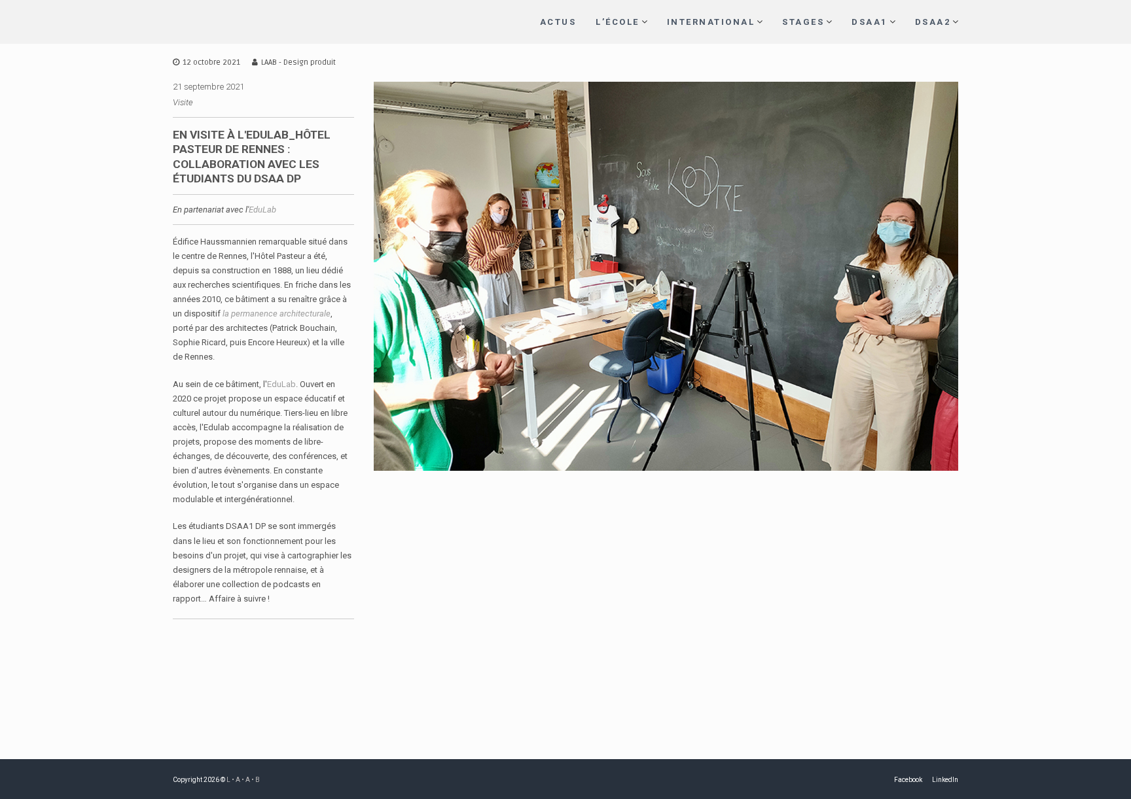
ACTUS (558, 22)
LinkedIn (945, 779)
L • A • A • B (243, 779)
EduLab (262, 209)
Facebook (908, 779)
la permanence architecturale (277, 313)
